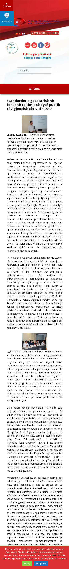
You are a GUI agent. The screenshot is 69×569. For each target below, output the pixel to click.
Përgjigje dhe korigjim (37, 57)
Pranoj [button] (27, 563)
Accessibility (7, 21)
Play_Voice (7, 6)
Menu (36, 88)
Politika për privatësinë (37, 54)
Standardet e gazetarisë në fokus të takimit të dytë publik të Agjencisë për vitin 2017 (33, 105)
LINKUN (56, 555)
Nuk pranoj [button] (41, 563)
